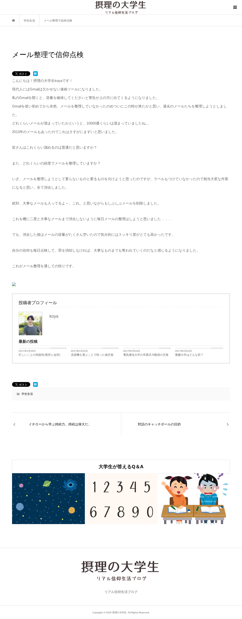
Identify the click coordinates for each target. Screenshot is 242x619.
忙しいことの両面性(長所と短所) (39, 354)
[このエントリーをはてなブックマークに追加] (35, 73)
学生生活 (27, 394)
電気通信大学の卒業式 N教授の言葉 (146, 354)
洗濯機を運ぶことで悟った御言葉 (92, 354)
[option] (48, 498)
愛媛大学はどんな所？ (189, 354)
